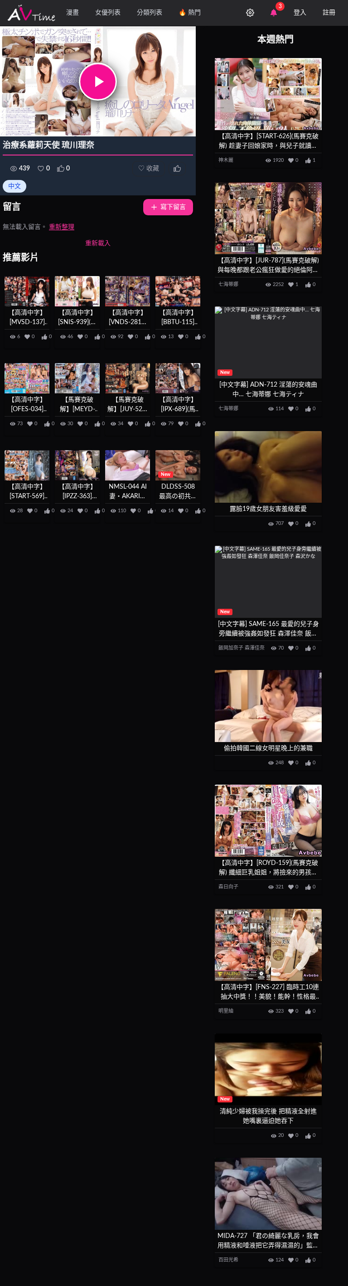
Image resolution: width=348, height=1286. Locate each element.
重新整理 (61, 227)
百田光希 (228, 1259)
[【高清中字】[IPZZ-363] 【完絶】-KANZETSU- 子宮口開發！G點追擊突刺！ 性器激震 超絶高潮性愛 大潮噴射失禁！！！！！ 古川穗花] (77, 465)
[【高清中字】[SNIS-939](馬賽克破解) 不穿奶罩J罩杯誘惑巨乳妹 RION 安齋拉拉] (77, 291)
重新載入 (98, 243)
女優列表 (108, 13)
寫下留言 (173, 207)
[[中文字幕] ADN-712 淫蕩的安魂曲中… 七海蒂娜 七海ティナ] (268, 342)
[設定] (250, 13)
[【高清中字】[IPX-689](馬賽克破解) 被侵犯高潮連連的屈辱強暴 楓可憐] (177, 378)
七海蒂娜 (228, 284)
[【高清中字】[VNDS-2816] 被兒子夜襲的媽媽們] (127, 291)
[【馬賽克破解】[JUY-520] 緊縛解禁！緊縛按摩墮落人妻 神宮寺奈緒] (127, 378)
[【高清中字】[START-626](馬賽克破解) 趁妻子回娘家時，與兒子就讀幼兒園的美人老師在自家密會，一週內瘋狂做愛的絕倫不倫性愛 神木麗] (268, 94)
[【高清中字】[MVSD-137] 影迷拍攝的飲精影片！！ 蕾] (27, 291)
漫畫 (72, 13)
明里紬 (225, 1011)
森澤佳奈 (255, 647)
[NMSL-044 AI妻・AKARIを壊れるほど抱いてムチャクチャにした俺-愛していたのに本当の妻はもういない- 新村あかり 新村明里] (127, 465)
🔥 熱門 (190, 13)
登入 (300, 13)
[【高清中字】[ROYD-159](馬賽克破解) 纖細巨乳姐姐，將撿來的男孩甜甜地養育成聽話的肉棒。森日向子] (268, 821)
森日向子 (228, 886)
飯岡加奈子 (230, 647)
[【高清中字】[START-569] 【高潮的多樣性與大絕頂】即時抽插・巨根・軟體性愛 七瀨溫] (27, 465)
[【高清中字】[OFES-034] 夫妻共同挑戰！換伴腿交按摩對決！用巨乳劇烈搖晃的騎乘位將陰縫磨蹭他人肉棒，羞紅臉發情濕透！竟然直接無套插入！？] (27, 378)
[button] (98, 82)
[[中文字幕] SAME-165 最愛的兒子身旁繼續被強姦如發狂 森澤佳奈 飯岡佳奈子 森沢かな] (268, 582)
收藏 (148, 168)
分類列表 (149, 13)
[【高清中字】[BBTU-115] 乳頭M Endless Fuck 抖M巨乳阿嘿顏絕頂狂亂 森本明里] (177, 291)
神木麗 (225, 160)
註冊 (329, 13)
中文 (14, 186)
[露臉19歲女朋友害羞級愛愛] (268, 467)
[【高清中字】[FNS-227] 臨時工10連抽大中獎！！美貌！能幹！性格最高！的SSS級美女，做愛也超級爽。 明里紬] (268, 945)
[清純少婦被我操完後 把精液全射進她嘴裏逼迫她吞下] (268, 1070)
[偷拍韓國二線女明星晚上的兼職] (268, 706)
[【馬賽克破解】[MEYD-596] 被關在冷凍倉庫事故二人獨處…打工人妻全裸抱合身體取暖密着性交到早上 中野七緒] (77, 378)
